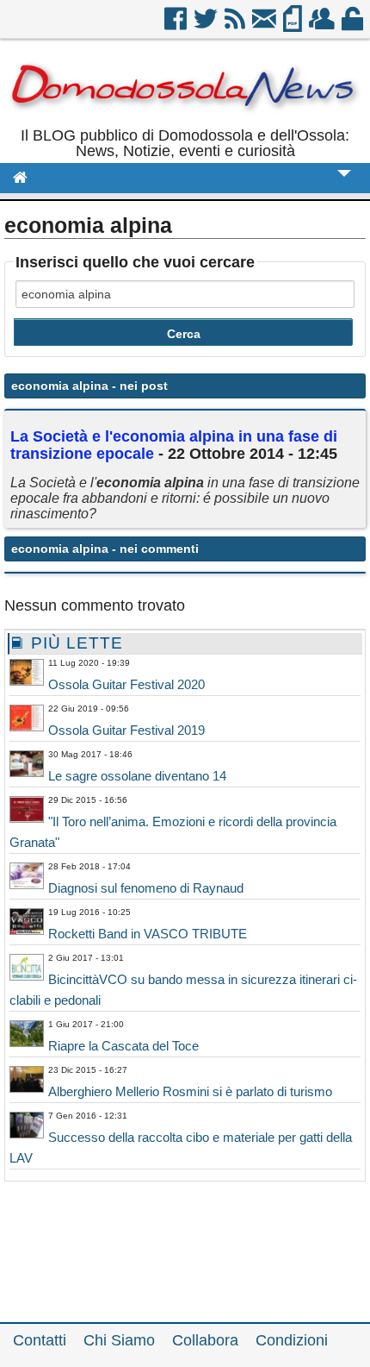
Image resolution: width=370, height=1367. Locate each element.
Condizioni (292, 1340)
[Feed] (236, 25)
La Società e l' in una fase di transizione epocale (173, 445)
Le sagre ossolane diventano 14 (137, 775)
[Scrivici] (265, 25)
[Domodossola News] (185, 120)
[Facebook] (176, 25)
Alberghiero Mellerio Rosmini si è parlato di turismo (190, 1091)
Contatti (39, 1340)
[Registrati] (323, 25)
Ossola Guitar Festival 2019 (126, 730)
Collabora (205, 1340)
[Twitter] (207, 25)
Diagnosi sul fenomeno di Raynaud (146, 888)
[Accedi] (354, 25)
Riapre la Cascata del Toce (123, 1045)
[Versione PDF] (294, 25)
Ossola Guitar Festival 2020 (126, 684)
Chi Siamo (119, 1340)
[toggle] (344, 185)
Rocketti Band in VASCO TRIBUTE (147, 933)
